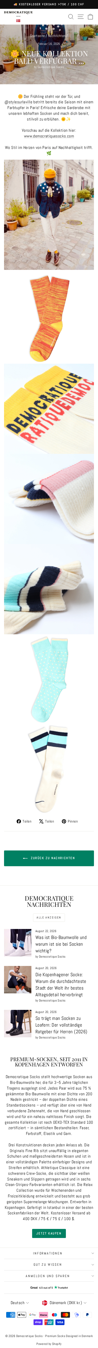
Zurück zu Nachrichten (52, 858)
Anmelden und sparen (48, 1276)
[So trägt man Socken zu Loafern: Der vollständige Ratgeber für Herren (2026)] (17, 1023)
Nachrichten (57, 35)
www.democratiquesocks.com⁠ (49, 136)
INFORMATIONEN (47, 1253)
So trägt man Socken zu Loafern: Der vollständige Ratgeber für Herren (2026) (61, 1025)
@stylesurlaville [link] (18, 102)
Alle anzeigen (49, 917)
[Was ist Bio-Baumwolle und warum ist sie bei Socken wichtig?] (17, 942)
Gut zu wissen (48, 1264)
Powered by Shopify (49, 1344)
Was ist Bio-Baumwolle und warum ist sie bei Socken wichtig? (61, 944)
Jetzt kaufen (48, 1233)
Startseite (37, 35)
